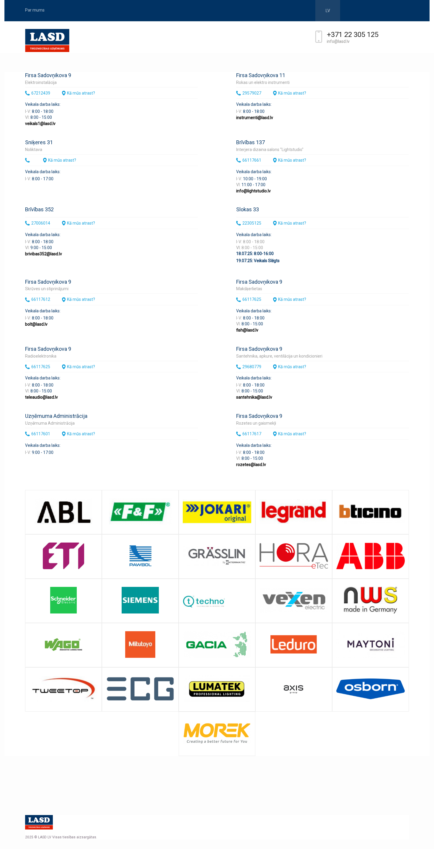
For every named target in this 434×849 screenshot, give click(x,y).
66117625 (251, 299)
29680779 (251, 366)
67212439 (40, 93)
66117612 (40, 299)
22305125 (251, 223)
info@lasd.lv (338, 41)
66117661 (251, 160)
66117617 (251, 433)
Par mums (35, 10)
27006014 (40, 223)
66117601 (40, 433)
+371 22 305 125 (352, 34)
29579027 (251, 93)
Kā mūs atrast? (81, 93)
